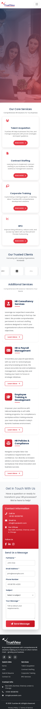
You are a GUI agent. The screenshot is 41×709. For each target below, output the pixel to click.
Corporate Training (28, 673)
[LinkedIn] (10, 657)
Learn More (13, 337)
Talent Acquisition (27, 666)
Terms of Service (26, 708)
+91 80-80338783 (16, 516)
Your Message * (12, 601)
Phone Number (12, 579)
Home (4, 666)
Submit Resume (8, 673)
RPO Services (26, 677)
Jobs (3, 669)
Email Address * (12, 568)
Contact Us (6, 677)
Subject (9, 590)
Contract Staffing (27, 669)
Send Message (22, 623)
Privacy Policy (13, 708)
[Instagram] (15, 657)
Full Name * (10, 558)
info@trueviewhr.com (18, 523)
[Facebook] (4, 657)
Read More (19, 143)
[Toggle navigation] (37, 4)
